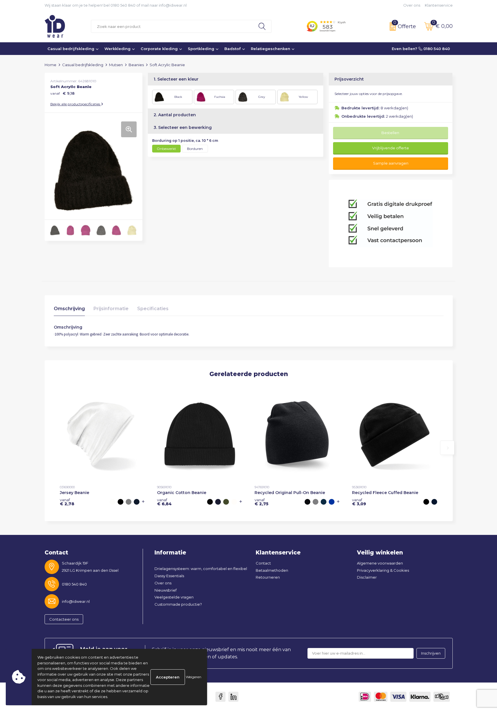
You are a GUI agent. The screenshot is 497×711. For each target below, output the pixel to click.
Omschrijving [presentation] (69, 308)
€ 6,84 (164, 502)
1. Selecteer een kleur (176, 79)
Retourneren (268, 577)
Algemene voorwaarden (380, 563)
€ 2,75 (261, 502)
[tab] (69, 310)
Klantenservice (439, 5)
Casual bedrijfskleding (70, 48)
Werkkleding (117, 48)
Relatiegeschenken (270, 48)
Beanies (136, 64)
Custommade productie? (178, 604)
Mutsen (116, 64)
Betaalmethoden (272, 570)
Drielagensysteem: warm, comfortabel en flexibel (200, 568)
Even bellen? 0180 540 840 (421, 48)
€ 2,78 (67, 502)
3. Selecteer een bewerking (183, 127)
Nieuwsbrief (165, 590)
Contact (263, 563)
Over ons (411, 5)
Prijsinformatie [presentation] (111, 308)
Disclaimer (367, 577)
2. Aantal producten (175, 114)
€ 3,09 (359, 502)
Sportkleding (201, 48)
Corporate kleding (159, 48)
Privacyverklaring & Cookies (383, 570)
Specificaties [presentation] (153, 308)
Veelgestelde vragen (174, 597)
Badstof (232, 48)
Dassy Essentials (169, 575)
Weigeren (193, 677)
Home (50, 64)
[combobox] (172, 26)
